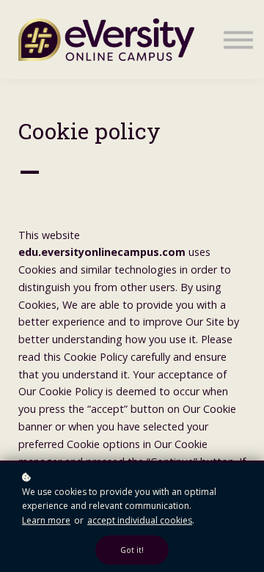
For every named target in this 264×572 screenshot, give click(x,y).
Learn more (46, 520)
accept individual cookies (139, 520)
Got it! (132, 550)
